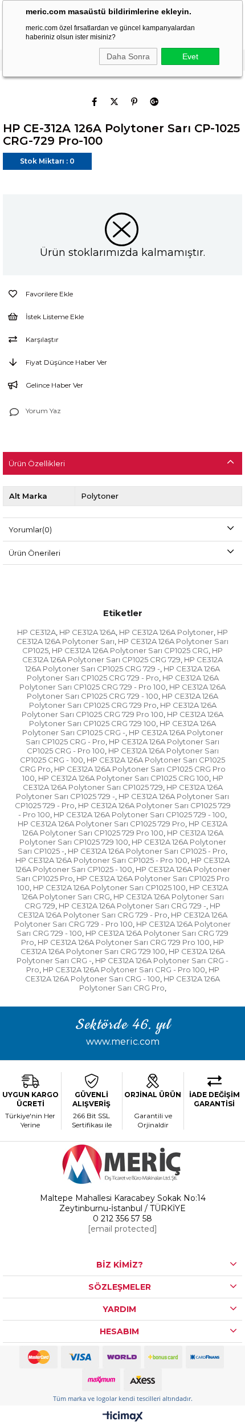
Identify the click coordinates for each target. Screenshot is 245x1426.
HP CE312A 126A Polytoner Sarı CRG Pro (149, 983)
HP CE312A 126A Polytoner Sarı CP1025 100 (109, 887)
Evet (190, 56)
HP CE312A (36, 632)
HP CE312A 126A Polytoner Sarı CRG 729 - (132, 905)
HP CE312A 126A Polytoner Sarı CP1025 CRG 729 (122, 655)
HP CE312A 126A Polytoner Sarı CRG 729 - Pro (119, 910)
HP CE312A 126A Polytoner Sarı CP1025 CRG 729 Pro (124, 700)
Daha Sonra (128, 56)
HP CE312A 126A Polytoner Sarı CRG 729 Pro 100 (124, 942)
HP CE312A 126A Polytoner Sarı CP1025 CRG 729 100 (126, 719)
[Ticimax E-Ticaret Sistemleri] (123, 1417)
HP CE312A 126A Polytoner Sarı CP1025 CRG (130, 650)
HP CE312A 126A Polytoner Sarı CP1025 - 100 (122, 864)
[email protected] (122, 1229)
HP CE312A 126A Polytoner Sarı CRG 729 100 (122, 947)
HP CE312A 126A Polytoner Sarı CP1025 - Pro (147, 850)
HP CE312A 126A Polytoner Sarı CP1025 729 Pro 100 (125, 828)
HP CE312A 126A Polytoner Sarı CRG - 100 (122, 974)
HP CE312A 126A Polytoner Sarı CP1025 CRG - (119, 728)
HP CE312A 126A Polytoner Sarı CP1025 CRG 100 (123, 778)
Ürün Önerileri (34, 552)
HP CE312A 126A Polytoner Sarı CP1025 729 (123, 782)
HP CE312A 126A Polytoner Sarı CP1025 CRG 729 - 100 (126, 691)
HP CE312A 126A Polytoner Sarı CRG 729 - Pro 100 (120, 919)
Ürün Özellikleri (37, 463)
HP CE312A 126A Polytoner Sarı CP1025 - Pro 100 (101, 860)
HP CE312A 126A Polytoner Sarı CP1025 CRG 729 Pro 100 (119, 709)
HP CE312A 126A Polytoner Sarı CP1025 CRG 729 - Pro (123, 673)
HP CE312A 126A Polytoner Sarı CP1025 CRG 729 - (124, 664)
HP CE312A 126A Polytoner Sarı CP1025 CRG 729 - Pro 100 (119, 682)
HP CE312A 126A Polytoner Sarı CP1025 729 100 (121, 837)
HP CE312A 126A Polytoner (166, 632)
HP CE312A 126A (87, 632)
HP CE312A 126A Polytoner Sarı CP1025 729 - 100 (139, 814)
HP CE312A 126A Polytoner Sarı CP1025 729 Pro (101, 823)
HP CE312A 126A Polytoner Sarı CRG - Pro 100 (124, 969)
